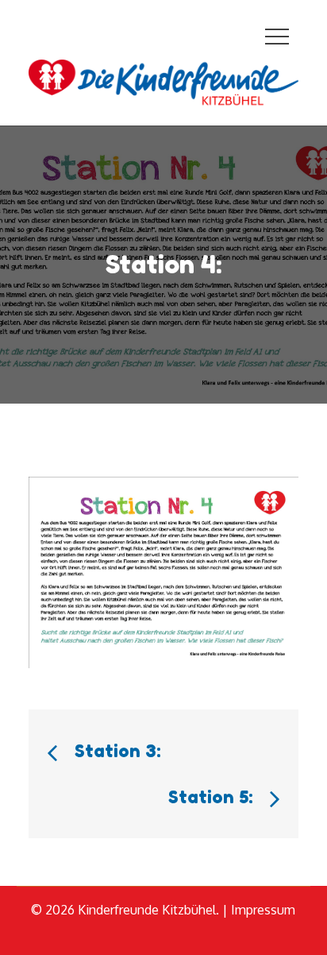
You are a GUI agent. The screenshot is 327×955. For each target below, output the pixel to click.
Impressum (263, 910)
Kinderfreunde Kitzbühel (147, 910)
